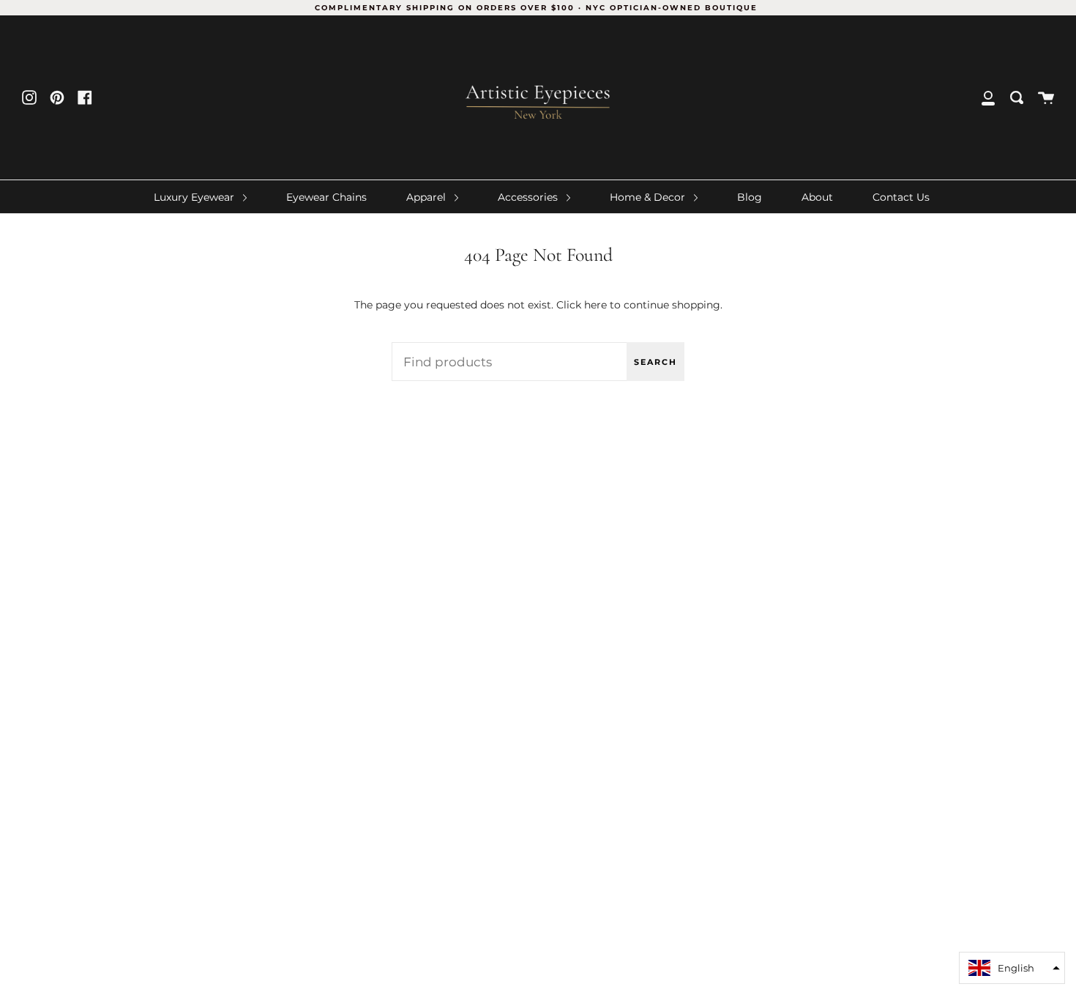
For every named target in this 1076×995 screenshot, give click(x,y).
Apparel (427, 197)
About (817, 197)
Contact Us (901, 197)
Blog (749, 197)
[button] (1012, 968)
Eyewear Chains (326, 197)
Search (655, 362)
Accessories (529, 197)
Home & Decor (649, 197)
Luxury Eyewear (195, 197)
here (595, 304)
